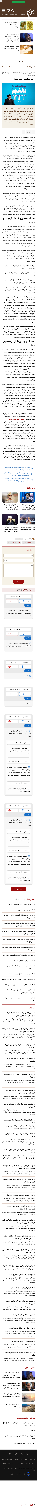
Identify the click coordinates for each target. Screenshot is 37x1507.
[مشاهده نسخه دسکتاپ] (8, 10)
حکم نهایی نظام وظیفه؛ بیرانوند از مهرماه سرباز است (19, 1121)
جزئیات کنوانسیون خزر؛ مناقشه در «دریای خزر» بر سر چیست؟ (11, 1395)
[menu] (3, 10)
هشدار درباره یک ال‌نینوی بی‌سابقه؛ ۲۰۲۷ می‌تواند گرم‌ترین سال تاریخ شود (18, 1030)
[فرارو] (30, 12)
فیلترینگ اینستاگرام (14, 542)
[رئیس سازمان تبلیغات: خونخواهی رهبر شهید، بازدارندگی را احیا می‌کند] (10, 519)
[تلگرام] (9, 1454)
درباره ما (32, 1459)
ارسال (18, 582)
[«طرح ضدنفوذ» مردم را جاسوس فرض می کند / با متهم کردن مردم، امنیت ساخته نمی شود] (28, 1386)
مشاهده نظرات (19, 889)
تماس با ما (24, 1459)
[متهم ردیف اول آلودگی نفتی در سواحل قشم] (28, 1408)
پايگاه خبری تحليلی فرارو (14, 1468)
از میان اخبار (31, 488)
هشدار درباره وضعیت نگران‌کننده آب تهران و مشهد (20, 1135)
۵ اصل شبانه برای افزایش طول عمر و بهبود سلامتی (20, 1060)
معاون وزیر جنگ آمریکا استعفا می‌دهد (20, 904)
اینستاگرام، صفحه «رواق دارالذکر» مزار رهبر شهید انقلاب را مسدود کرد (20, 1091)
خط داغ (32, 1008)
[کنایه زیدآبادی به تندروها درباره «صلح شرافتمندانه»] (27, 519)
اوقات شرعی (19, 1463)
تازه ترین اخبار (29, 899)
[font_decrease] (23, 132)
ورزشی (17, 14)
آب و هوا (10, 1463)
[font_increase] (33, 132)
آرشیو (17, 1459)
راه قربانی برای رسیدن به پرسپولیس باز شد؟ (19, 984)
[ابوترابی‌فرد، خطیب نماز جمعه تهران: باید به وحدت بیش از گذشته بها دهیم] (27, 497)
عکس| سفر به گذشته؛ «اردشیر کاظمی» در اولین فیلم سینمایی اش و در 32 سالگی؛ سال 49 (17, 479)
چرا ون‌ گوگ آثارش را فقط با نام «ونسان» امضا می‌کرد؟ (11, 24)
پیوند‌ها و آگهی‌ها (7, 1459)
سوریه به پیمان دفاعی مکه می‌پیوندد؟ (21, 1274)
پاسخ (27, 605)
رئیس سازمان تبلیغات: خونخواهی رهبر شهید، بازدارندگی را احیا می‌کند (11, 529)
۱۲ (34, 1505)
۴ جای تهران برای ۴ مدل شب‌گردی (22, 1288)
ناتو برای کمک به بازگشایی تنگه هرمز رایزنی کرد (18, 955)
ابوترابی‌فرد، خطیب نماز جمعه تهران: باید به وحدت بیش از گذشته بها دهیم (27, 507)
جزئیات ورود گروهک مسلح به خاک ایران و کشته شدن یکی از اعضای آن (20, 1207)
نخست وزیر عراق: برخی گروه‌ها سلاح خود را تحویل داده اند (20, 1302)
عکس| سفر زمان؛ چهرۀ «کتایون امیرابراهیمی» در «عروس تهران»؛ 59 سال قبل (17, 468)
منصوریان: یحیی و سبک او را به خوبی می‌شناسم (17, 979)
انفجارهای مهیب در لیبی (25, 910)
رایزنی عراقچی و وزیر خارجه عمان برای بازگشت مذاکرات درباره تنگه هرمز (19, 1167)
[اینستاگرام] (15, 1454)
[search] (12, 10)
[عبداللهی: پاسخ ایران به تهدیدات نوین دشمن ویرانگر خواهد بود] (10, 497)
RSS (4, 1463)
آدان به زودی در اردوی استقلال (23, 960)
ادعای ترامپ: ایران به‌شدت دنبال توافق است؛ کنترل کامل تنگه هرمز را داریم (19, 924)
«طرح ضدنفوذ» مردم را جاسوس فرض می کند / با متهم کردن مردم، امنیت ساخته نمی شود (11, 1385)
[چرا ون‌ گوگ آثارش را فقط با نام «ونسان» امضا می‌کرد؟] (26, 25)
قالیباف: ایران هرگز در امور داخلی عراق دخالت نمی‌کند (19, 1151)
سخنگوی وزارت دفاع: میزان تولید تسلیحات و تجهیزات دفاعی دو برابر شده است (20, 991)
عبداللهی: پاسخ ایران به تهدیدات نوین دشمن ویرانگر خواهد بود (11, 507)
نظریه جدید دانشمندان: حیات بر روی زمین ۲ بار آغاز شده (19, 1046)
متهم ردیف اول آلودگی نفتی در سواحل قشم (11, 1406)
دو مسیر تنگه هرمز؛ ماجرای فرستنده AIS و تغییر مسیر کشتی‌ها (18, 1251)
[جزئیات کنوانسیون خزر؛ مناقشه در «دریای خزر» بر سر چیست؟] (28, 1397)
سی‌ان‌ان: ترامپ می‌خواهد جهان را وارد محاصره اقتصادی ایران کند (19, 1180)
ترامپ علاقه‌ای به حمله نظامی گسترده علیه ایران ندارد (18, 1354)
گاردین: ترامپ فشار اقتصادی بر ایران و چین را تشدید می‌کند (20, 1437)
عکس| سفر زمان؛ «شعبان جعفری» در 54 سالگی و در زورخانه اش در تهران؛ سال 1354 (17, 474)
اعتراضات (19, 539)
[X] (21, 1454)
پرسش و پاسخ (29, 1463)
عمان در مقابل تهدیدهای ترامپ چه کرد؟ (20, 1195)
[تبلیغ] (18, 4)
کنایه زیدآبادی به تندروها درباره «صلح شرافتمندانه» (27, 528)
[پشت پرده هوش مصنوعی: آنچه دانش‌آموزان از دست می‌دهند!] (26, 49)
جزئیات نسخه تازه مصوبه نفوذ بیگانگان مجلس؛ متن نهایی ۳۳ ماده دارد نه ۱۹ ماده (19, 1237)
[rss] (27, 1454)
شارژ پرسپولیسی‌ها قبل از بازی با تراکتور (20, 974)
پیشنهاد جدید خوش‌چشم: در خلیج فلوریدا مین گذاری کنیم (19, 1105)
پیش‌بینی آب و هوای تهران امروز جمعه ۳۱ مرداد (18, 1265)
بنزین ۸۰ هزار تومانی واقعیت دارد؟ (22, 1315)
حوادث (12, 14)
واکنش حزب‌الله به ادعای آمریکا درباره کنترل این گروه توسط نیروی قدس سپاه (18, 1221)
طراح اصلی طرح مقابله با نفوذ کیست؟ (21, 1328)
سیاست (23, 14)
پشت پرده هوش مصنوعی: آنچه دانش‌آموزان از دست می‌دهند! (11, 48)
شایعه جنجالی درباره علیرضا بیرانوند (21, 1341)
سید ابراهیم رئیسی (28, 542)
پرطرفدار (17, 899)
